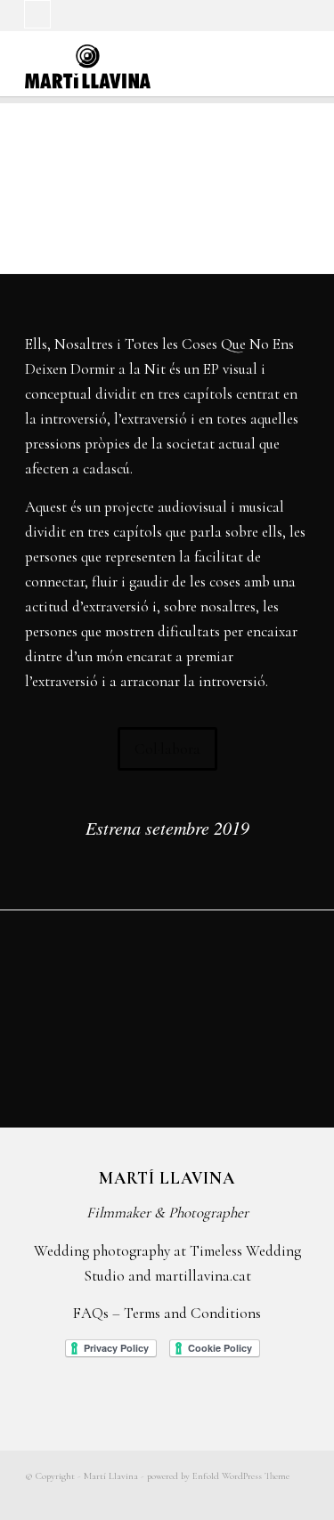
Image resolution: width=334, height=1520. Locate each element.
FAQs (91, 1313)
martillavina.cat (203, 1275)
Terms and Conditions (192, 1313)
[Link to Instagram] (37, 14)
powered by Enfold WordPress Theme (218, 1476)
